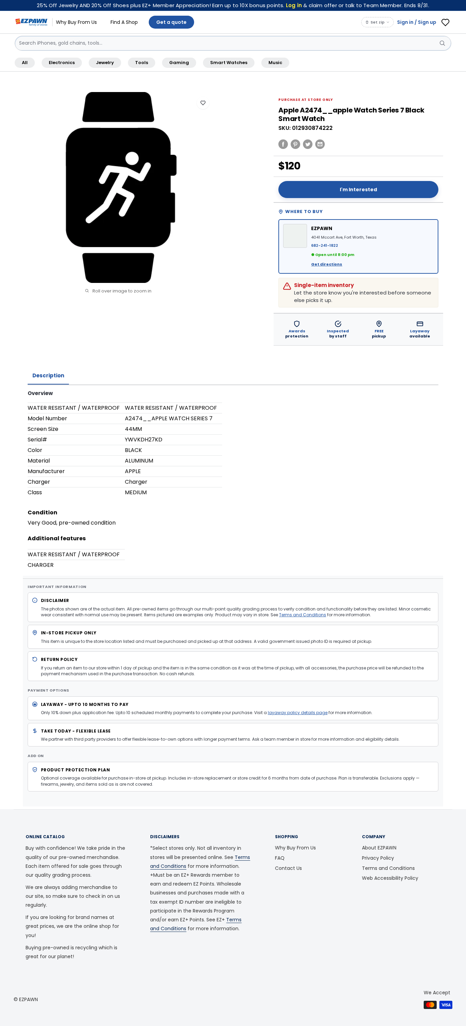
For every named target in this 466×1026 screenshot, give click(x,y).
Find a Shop (124, 22)
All (25, 62)
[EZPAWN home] (32, 22)
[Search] (442, 43)
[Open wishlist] (445, 22)
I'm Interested (358, 189)
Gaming (179, 62)
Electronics (62, 62)
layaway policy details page (297, 712)
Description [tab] (48, 375)
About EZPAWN (379, 847)
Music (275, 62)
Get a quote (171, 22)
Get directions (326, 264)
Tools (141, 62)
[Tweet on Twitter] (307, 144)
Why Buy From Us (295, 847)
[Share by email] (320, 144)
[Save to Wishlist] (203, 103)
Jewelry (105, 62)
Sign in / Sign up (416, 22)
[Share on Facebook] (283, 144)
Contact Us (288, 868)
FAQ (280, 858)
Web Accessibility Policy (390, 878)
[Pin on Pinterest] (295, 144)
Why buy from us (76, 22)
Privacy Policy (378, 858)
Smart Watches (228, 62)
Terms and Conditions (302, 615)
